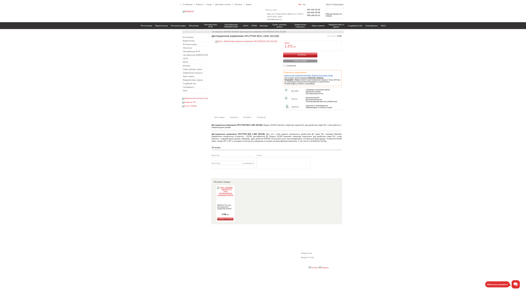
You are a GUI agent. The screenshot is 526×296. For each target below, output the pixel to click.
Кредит (249, 4)
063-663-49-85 (313, 12)
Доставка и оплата (223, 4)
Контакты (238, 4)
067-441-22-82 (313, 9)
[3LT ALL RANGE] (189, 106)
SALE (383, 26)
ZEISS (254, 26)
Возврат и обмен (238, 254)
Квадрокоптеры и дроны (336, 25)
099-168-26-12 (313, 15)
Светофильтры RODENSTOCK (231, 25)
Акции (209, 4)
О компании (187, 4)
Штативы (264, 26)
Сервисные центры (239, 259)
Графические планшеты (300, 25)
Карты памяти (318, 26)
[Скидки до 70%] (189, 102)
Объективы (194, 26)
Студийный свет (355, 26)
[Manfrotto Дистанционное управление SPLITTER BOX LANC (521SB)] (246, 41)
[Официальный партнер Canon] (195, 98)
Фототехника (146, 26)
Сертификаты (371, 26)
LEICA (245, 26)
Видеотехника (161, 26)
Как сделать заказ (196, 251)
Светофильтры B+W (210, 25)
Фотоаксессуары (178, 26)
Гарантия (235, 251)
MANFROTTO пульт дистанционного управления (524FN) (224, 207)
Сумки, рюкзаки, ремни (279, 25)
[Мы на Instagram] (324, 267)
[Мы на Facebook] (313, 267)
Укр (304, 4)
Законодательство (238, 256)
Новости (199, 4)
